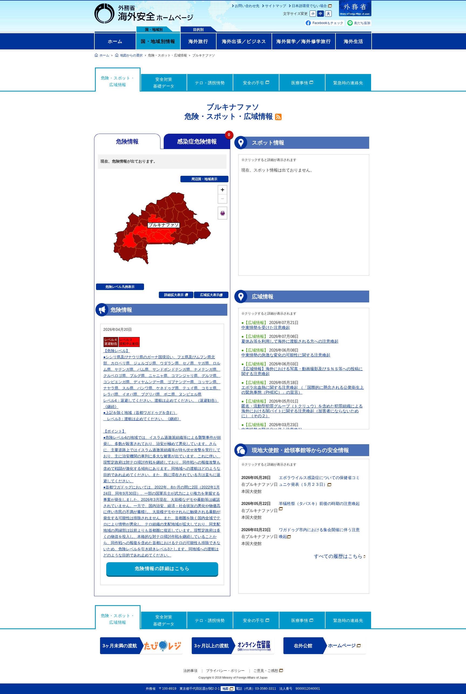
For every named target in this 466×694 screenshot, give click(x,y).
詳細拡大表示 (174, 295)
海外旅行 (198, 41)
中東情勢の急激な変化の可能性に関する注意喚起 (285, 355)
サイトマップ (275, 6)
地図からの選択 (131, 55)
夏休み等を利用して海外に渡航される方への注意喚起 (289, 341)
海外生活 (354, 41)
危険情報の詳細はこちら (162, 568)
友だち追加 (362, 23)
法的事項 (190, 671)
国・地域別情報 (158, 41)
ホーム (115, 41)
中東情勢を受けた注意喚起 (265, 327)
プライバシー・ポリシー (225, 671)
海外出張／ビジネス (244, 41)
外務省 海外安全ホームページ (144, 13)
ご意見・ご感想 (265, 671)
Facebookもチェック (328, 23)
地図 (225, 688)
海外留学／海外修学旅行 (303, 41)
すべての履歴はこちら (338, 556)
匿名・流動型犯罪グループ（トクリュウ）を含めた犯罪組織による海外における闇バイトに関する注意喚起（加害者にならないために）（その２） (302, 411)
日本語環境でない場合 (309, 6)
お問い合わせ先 (247, 6)
